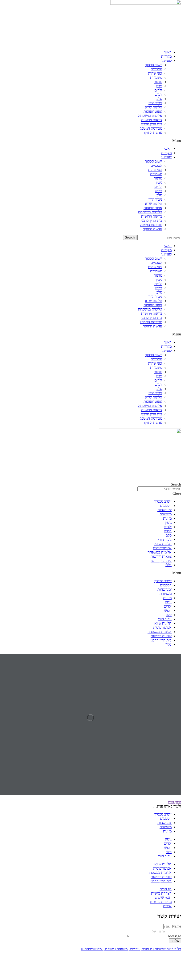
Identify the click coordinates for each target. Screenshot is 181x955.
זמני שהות (155, 73)
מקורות (166, 56)
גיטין (159, 86)
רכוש (158, 94)
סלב (159, 99)
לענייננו (166, 61)
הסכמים (156, 69)
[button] (90, 141)
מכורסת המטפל (151, 128)
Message (174, 936)
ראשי (168, 52)
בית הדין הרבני (151, 124)
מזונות (158, 82)
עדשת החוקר (152, 133)
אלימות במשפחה (150, 116)
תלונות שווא (153, 107)
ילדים (158, 90)
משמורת (156, 78)
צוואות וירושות (151, 120)
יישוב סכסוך (153, 65)
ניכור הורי (155, 103)
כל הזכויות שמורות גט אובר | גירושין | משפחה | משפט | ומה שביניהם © (131, 949)
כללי (168, 565)
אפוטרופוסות (153, 111)
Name (176, 926)
